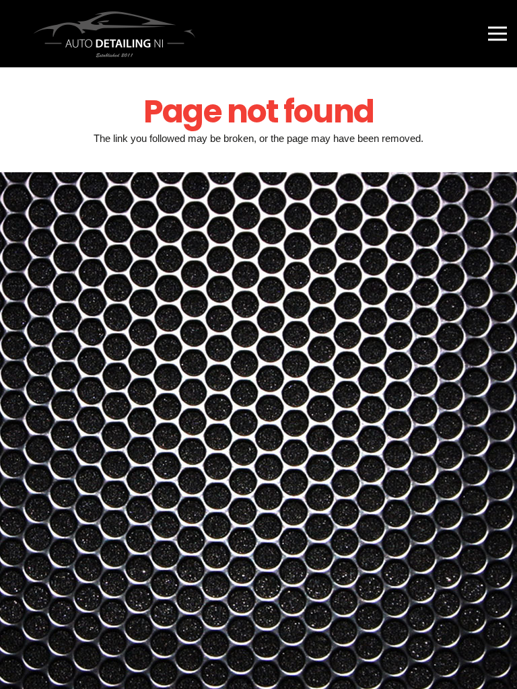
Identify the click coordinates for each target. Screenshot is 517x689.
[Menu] (497, 33)
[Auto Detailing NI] (109, 33)
